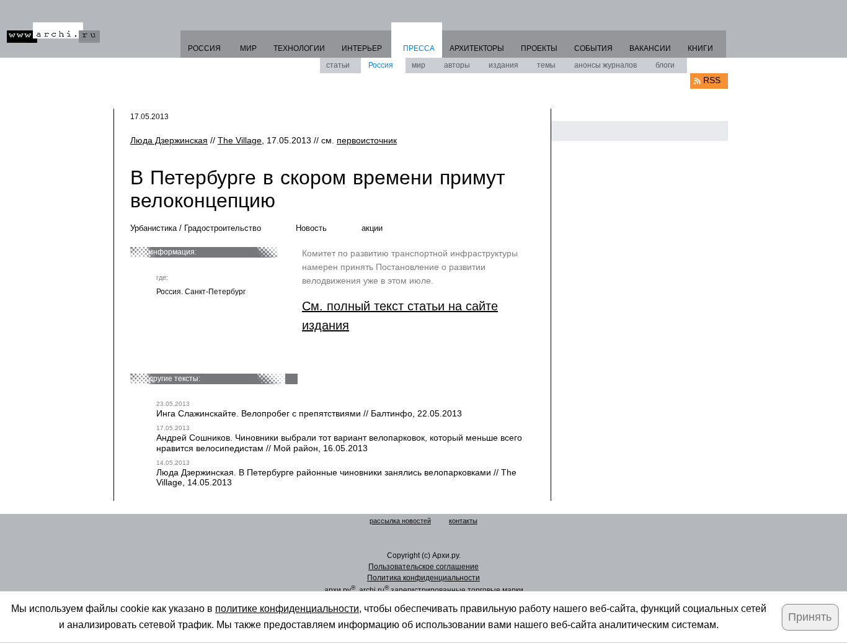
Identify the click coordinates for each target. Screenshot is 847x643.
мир (418, 65)
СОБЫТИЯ (593, 48)
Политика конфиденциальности (423, 577)
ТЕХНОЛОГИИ (299, 48)
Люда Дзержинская (169, 140)
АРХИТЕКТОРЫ (477, 48)
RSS (712, 80)
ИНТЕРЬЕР (362, 48)
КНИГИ (700, 48)
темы (546, 65)
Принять (809, 617)
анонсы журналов (605, 65)
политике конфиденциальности (287, 608)
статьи (338, 65)
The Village (240, 140)
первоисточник (367, 140)
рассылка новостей (400, 520)
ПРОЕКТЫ (539, 48)
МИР (248, 48)
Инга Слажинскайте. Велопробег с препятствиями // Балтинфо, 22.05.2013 (309, 413)
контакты (463, 520)
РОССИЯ (204, 48)
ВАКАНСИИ (650, 48)
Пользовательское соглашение (423, 566)
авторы (457, 65)
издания (503, 65)
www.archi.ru (53, 32)
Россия (380, 65)
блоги (665, 65)
